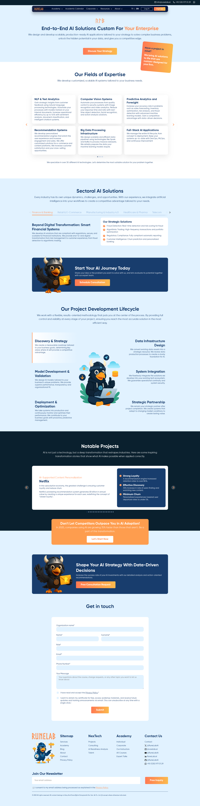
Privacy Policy (91, 693)
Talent (91, 753)
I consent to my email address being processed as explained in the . (71, 788)
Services (64, 742)
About (63, 753)
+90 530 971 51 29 (183, 2)
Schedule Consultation (92, 282)
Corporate (121, 746)
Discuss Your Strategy (100, 51)
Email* (59, 654)
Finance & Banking (42, 212)
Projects (92, 742)
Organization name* (65, 625)
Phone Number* (63, 664)
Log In (146, 9)
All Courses (122, 753)
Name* (59, 635)
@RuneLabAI (152, 746)
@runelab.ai (152, 749)
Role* (58, 645)
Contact (64, 757)
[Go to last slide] (27, 124)
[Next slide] (173, 124)
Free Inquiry (156, 780)
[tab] (97, 156)
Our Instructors (123, 749)
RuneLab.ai (152, 757)
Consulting (93, 746)
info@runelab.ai (164, 2)
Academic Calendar (74, 9)
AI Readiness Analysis (98, 749)
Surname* (105, 635)
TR (132, 9)
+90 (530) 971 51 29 (155, 764)
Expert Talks (122, 757)
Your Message (62, 674)
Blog (62, 749)
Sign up (159, 9)
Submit (100, 710)
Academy (64, 746)
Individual (121, 742)
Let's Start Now (100, 539)
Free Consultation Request (96, 584)
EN (137, 9)
